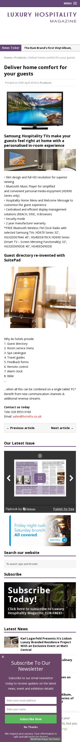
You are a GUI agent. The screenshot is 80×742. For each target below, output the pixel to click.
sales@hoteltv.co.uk (27, 416)
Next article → (62, 428)
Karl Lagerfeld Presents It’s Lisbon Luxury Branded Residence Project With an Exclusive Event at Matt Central (46, 644)
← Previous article (20, 428)
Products (45, 83)
